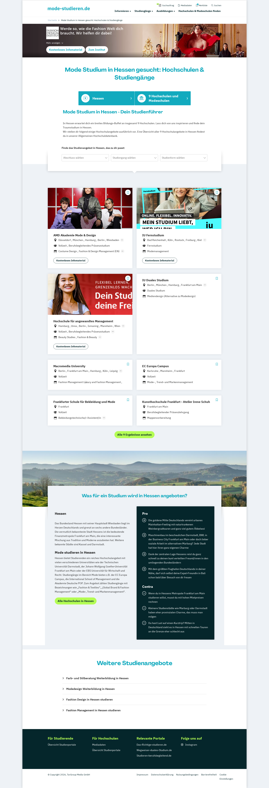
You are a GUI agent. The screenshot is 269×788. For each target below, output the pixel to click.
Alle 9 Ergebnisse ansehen (134, 434)
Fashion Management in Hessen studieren (93, 710)
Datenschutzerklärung (162, 774)
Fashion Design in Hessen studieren (89, 699)
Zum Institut (96, 50)
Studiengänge (142, 11)
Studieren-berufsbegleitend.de (154, 755)
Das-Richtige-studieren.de (152, 744)
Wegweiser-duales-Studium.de (154, 750)
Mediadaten (99, 744)
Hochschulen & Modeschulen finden (199, 11)
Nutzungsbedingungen (187, 774)
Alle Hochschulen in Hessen (76, 601)
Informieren (122, 11)
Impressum (142, 774)
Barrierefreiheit (209, 774)
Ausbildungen (164, 11)
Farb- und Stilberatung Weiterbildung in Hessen (97, 678)
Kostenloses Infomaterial (65, 50)
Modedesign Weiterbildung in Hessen (90, 689)
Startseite (52, 20)
